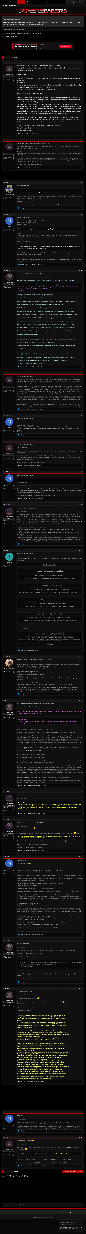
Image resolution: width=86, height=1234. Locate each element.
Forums (20, 2)
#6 (82, 373)
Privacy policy (70, 1212)
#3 (82, 182)
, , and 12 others (29, 650)
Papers (12, 2)
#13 (82, 700)
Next (15, 57)
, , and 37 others (29, 167)
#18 (82, 988)
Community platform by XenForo (38, 1215)
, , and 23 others (31, 208)
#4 (82, 214)
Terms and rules (61, 1212)
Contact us (53, 1212)
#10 (82, 504)
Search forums (12, 5)
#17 (82, 940)
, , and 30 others (30, 264)
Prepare (50, 2)
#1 (82, 62)
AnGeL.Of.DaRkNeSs (9, 668)
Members (40, 2)
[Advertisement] (43, 175)
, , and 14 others (31, 498)
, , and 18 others (32, 1166)
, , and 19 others (31, 409)
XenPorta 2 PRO (36, 1217)
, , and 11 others (30, 465)
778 (12, 57)
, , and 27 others (32, 367)
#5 (82, 270)
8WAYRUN (51, 1217)
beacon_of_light (9, 194)
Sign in (5, 24)
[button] (7, 2)
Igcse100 (9, 562)
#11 (82, 550)
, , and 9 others (31, 850)
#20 (82, 1137)
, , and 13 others (29, 694)
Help (75, 1212)
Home (4, 2)
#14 (82, 791)
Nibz (9, 226)
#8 (82, 441)
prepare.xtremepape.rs (36, 24)
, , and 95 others (29, 133)
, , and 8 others (31, 544)
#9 (82, 472)
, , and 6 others (32, 813)
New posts (4, 5)
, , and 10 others (33, 785)
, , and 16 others (31, 934)
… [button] (8, 57)
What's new (29, 2)
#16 (82, 857)
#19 (82, 1112)
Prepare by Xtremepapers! (11, 19)
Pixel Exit (59, 1215)
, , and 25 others (31, 435)
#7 (82, 415)
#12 (82, 656)
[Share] (80, 62)
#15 (82, 819)
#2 (82, 140)
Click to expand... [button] (50, 644)
